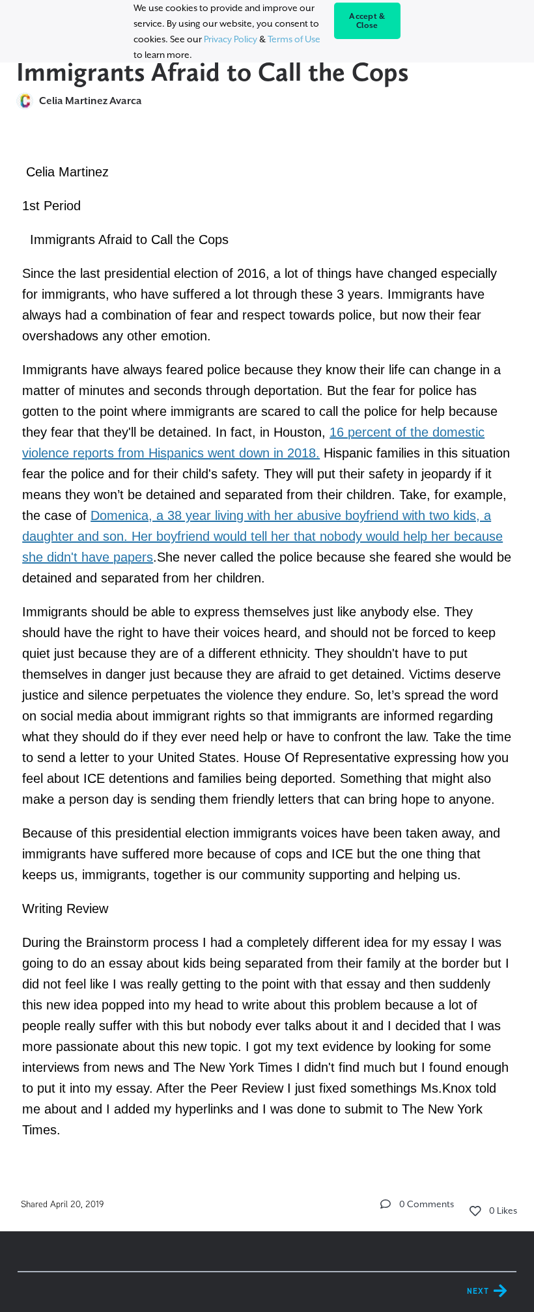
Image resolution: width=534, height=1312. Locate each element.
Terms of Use (294, 39)
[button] (385, 1204)
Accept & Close (367, 21)
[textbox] (267, 649)
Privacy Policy (230, 39)
